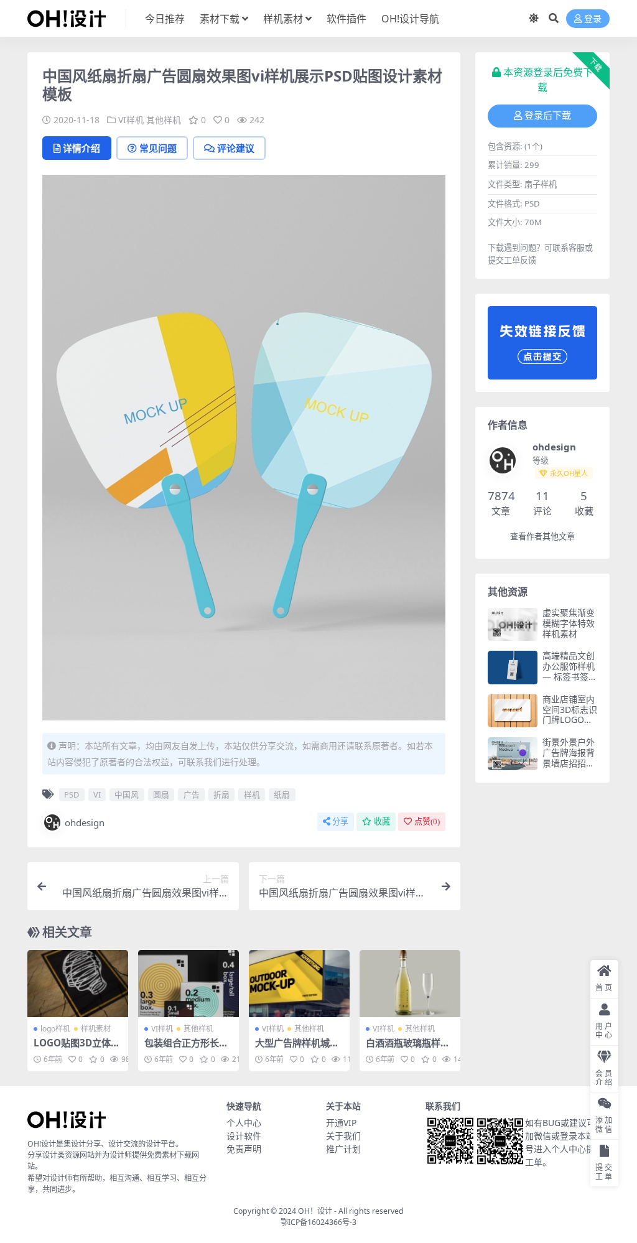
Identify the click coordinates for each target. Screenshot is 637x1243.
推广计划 (343, 1149)
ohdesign (85, 822)
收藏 (382, 821)
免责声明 (243, 1149)
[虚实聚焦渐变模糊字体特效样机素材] (512, 624)
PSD (71, 794)
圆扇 (161, 794)
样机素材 (283, 19)
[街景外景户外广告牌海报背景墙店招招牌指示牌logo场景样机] (512, 753)
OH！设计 (315, 1211)
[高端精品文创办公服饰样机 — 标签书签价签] (512, 667)
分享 (340, 821)
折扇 (221, 794)
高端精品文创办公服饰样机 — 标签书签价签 (569, 670)
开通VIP (341, 1123)
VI (97, 794)
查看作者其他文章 (542, 536)
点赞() (427, 821)
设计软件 (243, 1136)
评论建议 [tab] (235, 148)
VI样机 (131, 120)
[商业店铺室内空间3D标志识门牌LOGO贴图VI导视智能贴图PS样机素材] (512, 710)
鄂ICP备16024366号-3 (318, 1222)
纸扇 (282, 794)
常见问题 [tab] (158, 148)
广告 (192, 794)
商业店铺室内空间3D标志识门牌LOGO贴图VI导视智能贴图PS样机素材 (569, 725)
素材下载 (219, 19)
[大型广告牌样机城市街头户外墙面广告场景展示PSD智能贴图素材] (299, 983)
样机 (252, 794)
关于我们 (343, 1136)
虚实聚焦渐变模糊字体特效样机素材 (568, 623)
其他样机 (163, 120)
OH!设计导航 (410, 19)
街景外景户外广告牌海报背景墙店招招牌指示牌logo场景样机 (568, 762)
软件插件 (346, 19)
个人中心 (243, 1123)
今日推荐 (165, 19)
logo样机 (55, 1028)
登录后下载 (547, 116)
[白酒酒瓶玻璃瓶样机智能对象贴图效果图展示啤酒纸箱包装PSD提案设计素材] (410, 983)
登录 (593, 19)
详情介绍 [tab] (81, 148)
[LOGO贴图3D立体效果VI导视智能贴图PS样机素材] (77, 983)
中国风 (126, 794)
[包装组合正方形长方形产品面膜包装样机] (188, 983)
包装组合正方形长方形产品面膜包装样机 (186, 1048)
